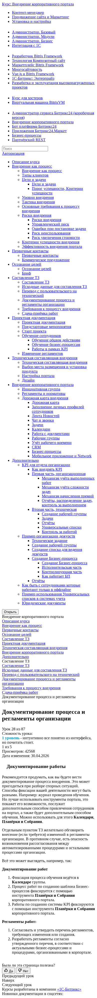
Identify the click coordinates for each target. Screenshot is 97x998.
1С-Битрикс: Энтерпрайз (33, 78)
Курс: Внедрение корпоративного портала (38, 4)
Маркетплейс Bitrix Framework (38, 65)
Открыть (10, 612)
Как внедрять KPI (47, 469)
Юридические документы (44, 603)
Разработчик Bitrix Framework (37, 56)
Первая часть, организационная (59, 474)
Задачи (37, 425)
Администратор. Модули (33, 36)
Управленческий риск (50, 224)
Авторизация (13, 153)
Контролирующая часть (62, 572)
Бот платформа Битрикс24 (34, 126)
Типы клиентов (35, 175)
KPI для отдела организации (46, 465)
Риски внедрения (36, 215)
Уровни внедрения (38, 197)
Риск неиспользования (51, 233)
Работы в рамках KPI (50, 349)
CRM (36, 447)
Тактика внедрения (38, 202)
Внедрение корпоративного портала (43, 122)
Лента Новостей (45, 416)
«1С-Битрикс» (69, 989)
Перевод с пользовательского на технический (41, 674)
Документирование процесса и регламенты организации (48, 302)
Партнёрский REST (29, 140)
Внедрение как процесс (32, 166)
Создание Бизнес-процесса (54, 558)
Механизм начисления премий (68, 496)
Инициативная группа (41, 389)
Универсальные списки (62, 527)
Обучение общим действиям (56, 340)
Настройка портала (38, 376)
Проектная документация (33, 318)
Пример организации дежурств (48, 536)
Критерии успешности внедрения (50, 242)
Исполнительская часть (62, 567)
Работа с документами (51, 434)
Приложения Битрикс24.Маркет (39, 131)
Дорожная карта (45, 402)
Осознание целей (26, 264)
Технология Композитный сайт (38, 60)
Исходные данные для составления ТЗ (54, 286)
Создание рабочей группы (64, 514)
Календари (41, 429)
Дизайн (28, 380)
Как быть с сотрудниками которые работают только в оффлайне (51, 587)
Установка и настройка (31, 21)
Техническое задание (49, 540)
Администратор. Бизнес (32, 41)
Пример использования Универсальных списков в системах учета (56, 596)
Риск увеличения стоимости (56, 237)
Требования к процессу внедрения (51, 309)
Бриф (26, 273)
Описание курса (26, 162)
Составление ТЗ (25, 278)
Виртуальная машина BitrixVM (38, 102)
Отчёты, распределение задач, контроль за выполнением (67, 502)
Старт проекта (34, 331)
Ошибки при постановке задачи (59, 229)
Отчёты (48, 523)
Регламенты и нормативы (43, 393)
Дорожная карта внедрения (45, 398)
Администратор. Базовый (33, 32)
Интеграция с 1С (26, 45)
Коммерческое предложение (46, 260)
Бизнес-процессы (26, 135)
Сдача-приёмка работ (40, 313)
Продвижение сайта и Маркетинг (40, 17)
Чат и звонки (43, 420)
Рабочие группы (46, 438)
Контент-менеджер (28, 12)
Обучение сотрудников (41, 335)
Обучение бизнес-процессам (56, 344)
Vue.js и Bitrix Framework (33, 74)
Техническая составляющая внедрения (44, 358)
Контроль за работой (59, 532)
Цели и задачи (34, 180)
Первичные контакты (30, 251)
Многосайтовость (27, 69)
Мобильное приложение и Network (62, 456)
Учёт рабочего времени (52, 442)
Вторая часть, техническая (54, 509)
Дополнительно (25, 460)
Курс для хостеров (27, 98)
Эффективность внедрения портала (52, 246)
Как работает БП (56, 576)
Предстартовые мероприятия (46, 327)
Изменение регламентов (42, 353)
